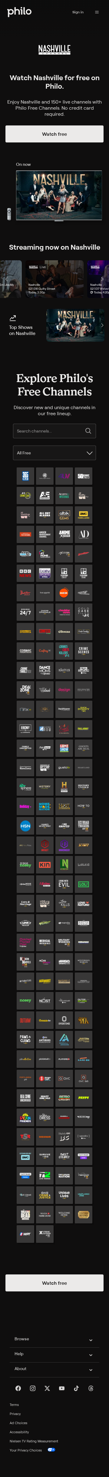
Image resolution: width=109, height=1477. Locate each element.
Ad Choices (18, 1423)
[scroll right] (102, 279)
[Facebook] (18, 1388)
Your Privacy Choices (26, 1450)
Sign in (78, 12)
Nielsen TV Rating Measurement (34, 1441)
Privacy (15, 1414)
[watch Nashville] (75, 325)
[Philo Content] (97, 12)
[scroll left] (7, 279)
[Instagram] (32, 1388)
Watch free (54, 134)
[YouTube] (61, 1388)
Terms (14, 1405)
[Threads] (90, 1388)
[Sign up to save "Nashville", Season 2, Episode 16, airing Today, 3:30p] (54, 279)
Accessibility (19, 1432)
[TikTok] (76, 1388)
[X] (47, 1388)
